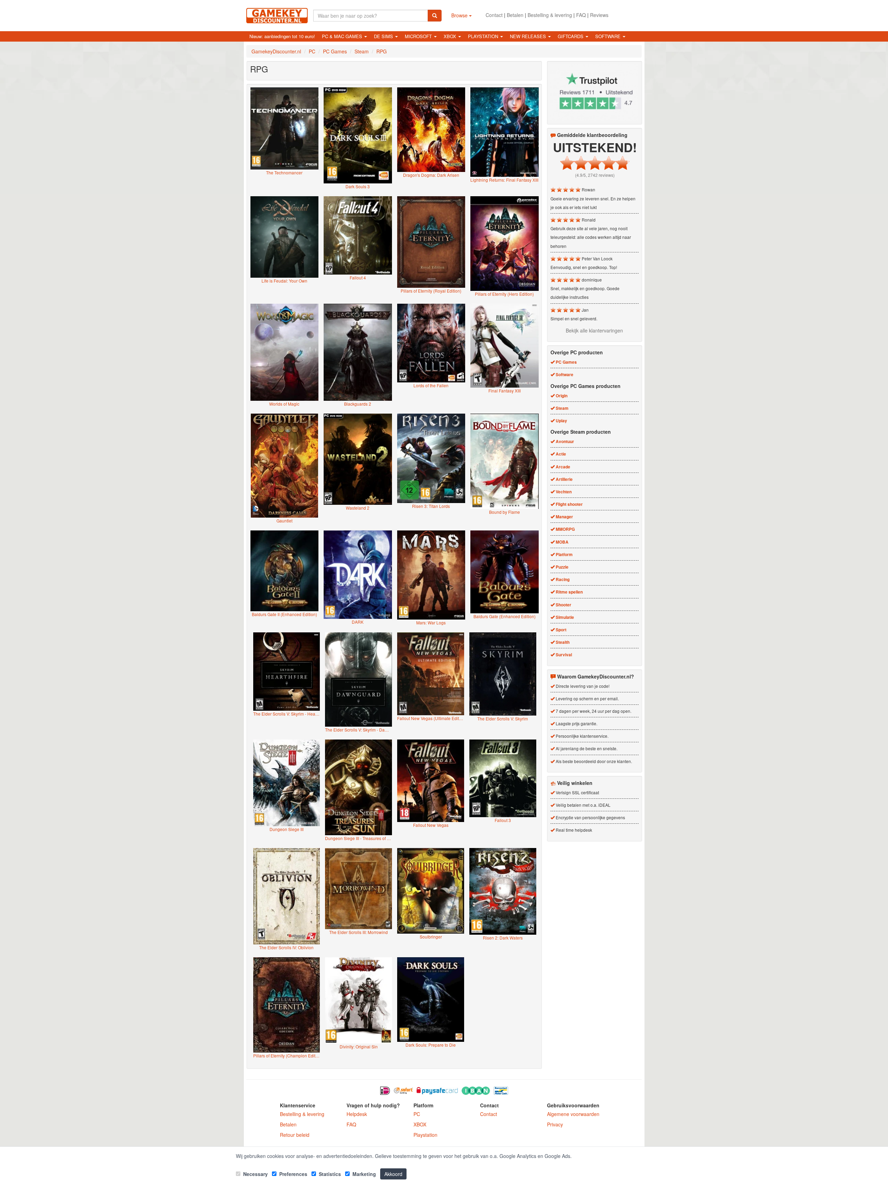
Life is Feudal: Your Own (284, 281)
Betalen (515, 14)
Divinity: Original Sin (359, 1046)
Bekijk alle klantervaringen (594, 330)
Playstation (425, 1134)
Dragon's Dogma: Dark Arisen (431, 175)
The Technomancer (284, 172)
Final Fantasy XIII (504, 390)
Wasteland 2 (357, 508)
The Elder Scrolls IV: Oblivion (286, 947)
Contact (494, 14)
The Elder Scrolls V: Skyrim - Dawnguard (358, 730)
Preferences (292, 1173)
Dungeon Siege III (287, 829)
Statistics (329, 1173)
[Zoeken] (435, 15)
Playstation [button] (484, 36)
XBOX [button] (451, 36)
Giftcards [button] (571, 36)
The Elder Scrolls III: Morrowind (358, 932)
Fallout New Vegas (431, 825)
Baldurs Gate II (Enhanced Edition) (284, 614)
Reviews (599, 14)
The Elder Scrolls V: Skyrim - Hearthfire (286, 714)
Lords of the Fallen (431, 385)
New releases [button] (528, 36)
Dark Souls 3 (357, 186)
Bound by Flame (504, 512)
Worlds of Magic (284, 404)
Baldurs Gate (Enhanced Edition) (504, 616)
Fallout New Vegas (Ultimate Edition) (430, 718)
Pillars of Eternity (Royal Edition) (431, 291)
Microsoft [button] (419, 36)
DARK (358, 622)
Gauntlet (284, 521)
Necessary (255, 1173)
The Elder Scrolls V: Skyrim (502, 718)
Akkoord (393, 1173)
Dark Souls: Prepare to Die (430, 1045)
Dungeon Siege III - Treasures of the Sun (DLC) (358, 838)
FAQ (581, 14)
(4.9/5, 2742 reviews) (595, 175)
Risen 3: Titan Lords (431, 506)
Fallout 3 (503, 820)
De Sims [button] (384, 36)
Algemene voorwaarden (573, 1113)
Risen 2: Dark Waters (503, 938)
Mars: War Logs (431, 622)
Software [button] (608, 36)
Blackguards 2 (357, 404)
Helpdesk (357, 1113)
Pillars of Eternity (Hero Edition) (504, 294)
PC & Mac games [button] (343, 36)
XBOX (419, 1124)
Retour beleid (294, 1134)
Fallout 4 (358, 277)
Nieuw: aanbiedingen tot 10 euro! (282, 36)
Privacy (555, 1124)
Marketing (363, 1173)
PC (416, 1113)
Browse (460, 15)
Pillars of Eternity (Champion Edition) (286, 1055)
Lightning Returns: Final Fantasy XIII (504, 180)
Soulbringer (431, 937)
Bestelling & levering (550, 14)
